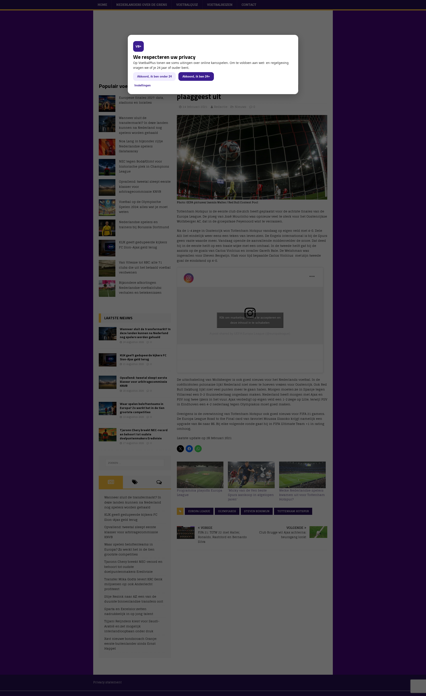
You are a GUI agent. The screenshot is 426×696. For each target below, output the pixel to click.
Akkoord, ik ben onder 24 (154, 76)
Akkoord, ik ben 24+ (196, 76)
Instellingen (142, 85)
